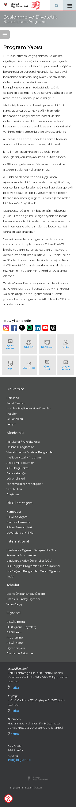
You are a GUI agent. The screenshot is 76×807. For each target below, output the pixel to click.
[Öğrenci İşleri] (47, 365)
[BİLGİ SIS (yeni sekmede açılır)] (28, 344)
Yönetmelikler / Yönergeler (25, 483)
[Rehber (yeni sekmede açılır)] (65, 344)
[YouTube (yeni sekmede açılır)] (45, 328)
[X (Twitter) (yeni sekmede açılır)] (22, 328)
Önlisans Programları (20, 447)
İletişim (11, 424)
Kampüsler (14, 511)
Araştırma (13, 494)
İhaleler (12, 413)
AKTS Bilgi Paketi (18, 468)
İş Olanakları (15, 419)
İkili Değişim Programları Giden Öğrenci (33, 566)
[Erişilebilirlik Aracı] (8, 798)
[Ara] (56, 5)
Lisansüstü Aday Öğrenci (23, 599)
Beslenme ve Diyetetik (30, 19)
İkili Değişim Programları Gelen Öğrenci (33, 571)
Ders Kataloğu (16, 473)
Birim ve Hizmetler (19, 522)
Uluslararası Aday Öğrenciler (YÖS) (29, 560)
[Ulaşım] (10, 365)
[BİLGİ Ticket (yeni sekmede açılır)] (28, 365)
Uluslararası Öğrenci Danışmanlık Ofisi (31, 550)
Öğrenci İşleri (16, 478)
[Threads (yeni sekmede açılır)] (53, 328)
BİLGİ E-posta (16, 621)
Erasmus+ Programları (21, 555)
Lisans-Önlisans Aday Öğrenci (26, 593)
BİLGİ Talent (15, 642)
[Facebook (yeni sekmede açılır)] (14, 328)
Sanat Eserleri (16, 403)
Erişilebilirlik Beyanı (21, 787)
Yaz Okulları (14, 489)
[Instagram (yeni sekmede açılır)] (6, 328)
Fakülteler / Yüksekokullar (24, 441)
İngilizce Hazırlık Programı (24, 457)
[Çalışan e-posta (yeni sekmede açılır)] (65, 365)
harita (14, 687)
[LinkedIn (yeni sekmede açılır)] (38, 328)
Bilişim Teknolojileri (19, 527)
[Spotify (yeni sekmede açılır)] (30, 328)
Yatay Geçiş (14, 604)
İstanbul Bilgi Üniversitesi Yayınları (29, 408)
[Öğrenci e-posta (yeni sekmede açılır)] (10, 344)
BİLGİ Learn (14, 632)
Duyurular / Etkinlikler (21, 532)
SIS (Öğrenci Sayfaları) (21, 627)
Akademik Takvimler (20, 462)
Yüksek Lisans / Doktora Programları (30, 452)
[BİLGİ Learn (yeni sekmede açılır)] (47, 344)
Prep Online (15, 637)
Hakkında (13, 397)
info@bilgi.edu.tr (19, 760)
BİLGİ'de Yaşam (17, 516)
